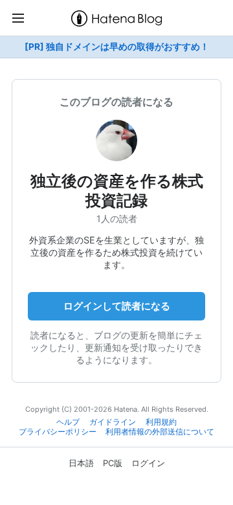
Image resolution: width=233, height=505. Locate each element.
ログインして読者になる (116, 306)
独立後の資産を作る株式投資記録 (116, 191)
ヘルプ (68, 422)
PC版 (112, 463)
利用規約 (161, 422)
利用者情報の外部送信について (159, 431)
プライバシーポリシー (57, 431)
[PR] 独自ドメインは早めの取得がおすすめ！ (117, 46)
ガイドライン (112, 422)
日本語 (81, 463)
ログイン (148, 463)
